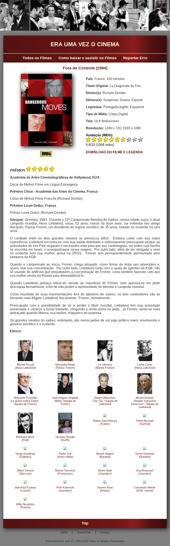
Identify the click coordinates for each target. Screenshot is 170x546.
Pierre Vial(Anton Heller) (65, 455)
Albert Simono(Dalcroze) (25, 472)
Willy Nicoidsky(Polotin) (25, 506)
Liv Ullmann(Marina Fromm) (104, 366)
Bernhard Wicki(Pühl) (25, 438)
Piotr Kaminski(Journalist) (65, 489)
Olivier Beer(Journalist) (105, 472)
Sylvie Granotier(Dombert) (144, 455)
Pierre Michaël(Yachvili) (144, 422)
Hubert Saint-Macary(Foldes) (105, 422)
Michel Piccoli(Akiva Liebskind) (25, 366)
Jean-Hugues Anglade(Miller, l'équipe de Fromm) (65, 401)
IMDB (64, 532)
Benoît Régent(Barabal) (105, 455)
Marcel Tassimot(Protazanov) (65, 472)
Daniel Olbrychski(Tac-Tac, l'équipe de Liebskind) (105, 401)
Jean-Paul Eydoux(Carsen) (25, 489)
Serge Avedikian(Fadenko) (25, 455)
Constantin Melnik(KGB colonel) (144, 489)
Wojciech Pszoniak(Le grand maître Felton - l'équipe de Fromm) (25, 401)
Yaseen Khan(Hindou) (105, 489)
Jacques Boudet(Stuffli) (65, 438)
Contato (104, 532)
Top (85, 523)
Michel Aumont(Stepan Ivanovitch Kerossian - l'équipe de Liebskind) (144, 402)
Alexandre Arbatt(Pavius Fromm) (65, 366)
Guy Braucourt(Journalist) (144, 472)
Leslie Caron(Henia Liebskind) (144, 366)
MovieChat (83, 532)
